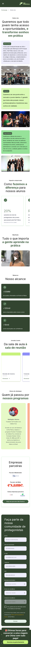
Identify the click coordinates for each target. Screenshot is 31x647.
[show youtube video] (15, 258)
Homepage (4, 10)
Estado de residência (9, 589)
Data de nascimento (9, 544)
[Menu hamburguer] (3, 3)
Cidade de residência (9, 598)
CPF (5, 571)
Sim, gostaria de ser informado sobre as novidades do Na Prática (16, 607)
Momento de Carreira (9, 580)
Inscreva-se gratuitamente (15, 642)
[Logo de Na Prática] (25, 3)
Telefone (6, 562)
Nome (5, 535)
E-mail (6, 553)
